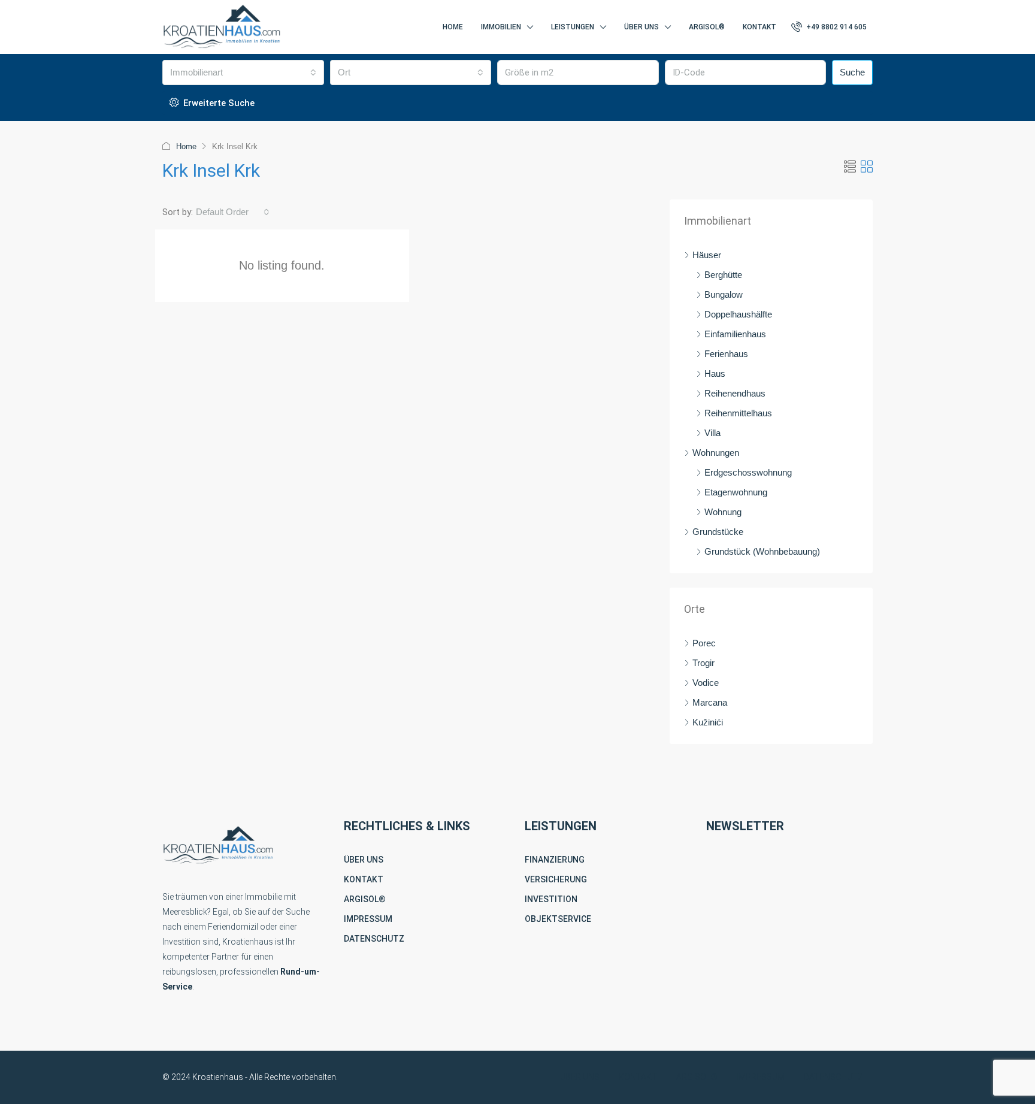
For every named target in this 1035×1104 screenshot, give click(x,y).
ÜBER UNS (363, 859)
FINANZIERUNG (555, 859)
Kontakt (759, 27)
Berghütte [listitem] (723, 275)
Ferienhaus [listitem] (726, 354)
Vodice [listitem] (705, 682)
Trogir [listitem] (703, 663)
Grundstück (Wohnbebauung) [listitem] (762, 551)
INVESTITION (551, 899)
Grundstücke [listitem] (717, 532)
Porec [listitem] (704, 643)
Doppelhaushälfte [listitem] (738, 314)
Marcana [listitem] (709, 702)
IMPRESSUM (368, 919)
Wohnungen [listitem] (715, 452)
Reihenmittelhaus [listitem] (738, 413)
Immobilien (501, 27)
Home (453, 27)
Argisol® (707, 27)
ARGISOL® (365, 899)
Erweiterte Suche (218, 103)
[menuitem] (829, 27)
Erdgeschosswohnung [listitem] (748, 472)
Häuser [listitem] (706, 255)
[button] (850, 167)
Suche (852, 72)
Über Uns (641, 27)
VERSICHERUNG (556, 879)
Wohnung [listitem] (723, 512)
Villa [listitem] (712, 433)
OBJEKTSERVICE (558, 919)
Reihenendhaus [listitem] (734, 393)
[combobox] (243, 72)
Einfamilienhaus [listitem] (735, 334)
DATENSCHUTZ (374, 938)
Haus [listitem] (714, 373)
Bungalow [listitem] (723, 294)
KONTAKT (363, 879)
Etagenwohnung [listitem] (735, 492)
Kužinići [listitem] (707, 722)
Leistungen (572, 27)
